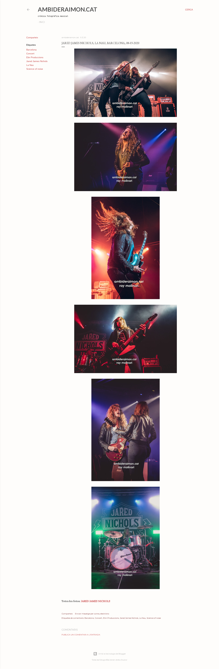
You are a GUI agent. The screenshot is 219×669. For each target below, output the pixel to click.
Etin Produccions (34, 57)
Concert (30, 53)
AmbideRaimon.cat (67, 9)
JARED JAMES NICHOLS (95, 601)
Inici (42, 22)
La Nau (30, 65)
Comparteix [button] (32, 37)
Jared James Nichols (36, 61)
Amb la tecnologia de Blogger (112, 653)
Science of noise (34, 69)
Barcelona (31, 49)
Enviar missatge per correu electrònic (92, 613)
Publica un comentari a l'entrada (81, 634)
